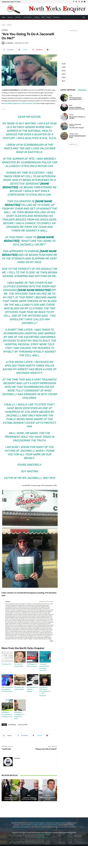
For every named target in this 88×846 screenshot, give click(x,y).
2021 (63, 81)
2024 (64, 71)
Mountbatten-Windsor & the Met (48, 798)
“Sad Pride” (6, 749)
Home (4, 25)
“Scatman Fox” (6, 664)
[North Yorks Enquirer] (13, 9)
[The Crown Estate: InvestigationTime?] (11, 790)
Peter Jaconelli (22, 724)
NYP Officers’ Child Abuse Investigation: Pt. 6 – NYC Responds (45, 691)
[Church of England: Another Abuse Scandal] (29, 790)
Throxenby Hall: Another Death (19, 688)
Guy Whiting (12, 724)
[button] (83, 17)
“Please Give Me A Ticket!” (46, 749)
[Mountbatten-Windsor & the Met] (48, 790)
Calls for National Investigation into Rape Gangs (7, 689)
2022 (63, 77)
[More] (47, 49)
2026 (64, 64)
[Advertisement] (73, 43)
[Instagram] (76, 1)
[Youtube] (84, 1)
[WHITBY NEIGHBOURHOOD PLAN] (64, 136)
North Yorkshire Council (75, 125)
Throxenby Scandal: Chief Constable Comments (44, 667)
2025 (64, 67)
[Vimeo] (81, 1)
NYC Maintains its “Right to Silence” (32, 689)
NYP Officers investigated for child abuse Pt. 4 (7, 714)
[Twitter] (79, 1)
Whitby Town (73, 134)
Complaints (48, 838)
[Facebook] (73, 1)
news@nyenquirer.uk (44, 829)
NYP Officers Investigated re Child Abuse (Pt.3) (19, 715)
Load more (72, 144)
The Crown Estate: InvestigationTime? (10, 798)
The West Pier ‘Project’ (76, 128)
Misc (10, 795)
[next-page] (6, 804)
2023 (64, 74)
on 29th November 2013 (20, 103)
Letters (9, 25)
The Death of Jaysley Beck (18, 665)
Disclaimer (39, 838)
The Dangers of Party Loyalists (32, 665)
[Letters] (3, 42)
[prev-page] (3, 804)
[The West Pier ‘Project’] (64, 126)
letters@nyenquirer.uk (44, 834)
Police (47, 795)
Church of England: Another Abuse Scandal (29, 798)
